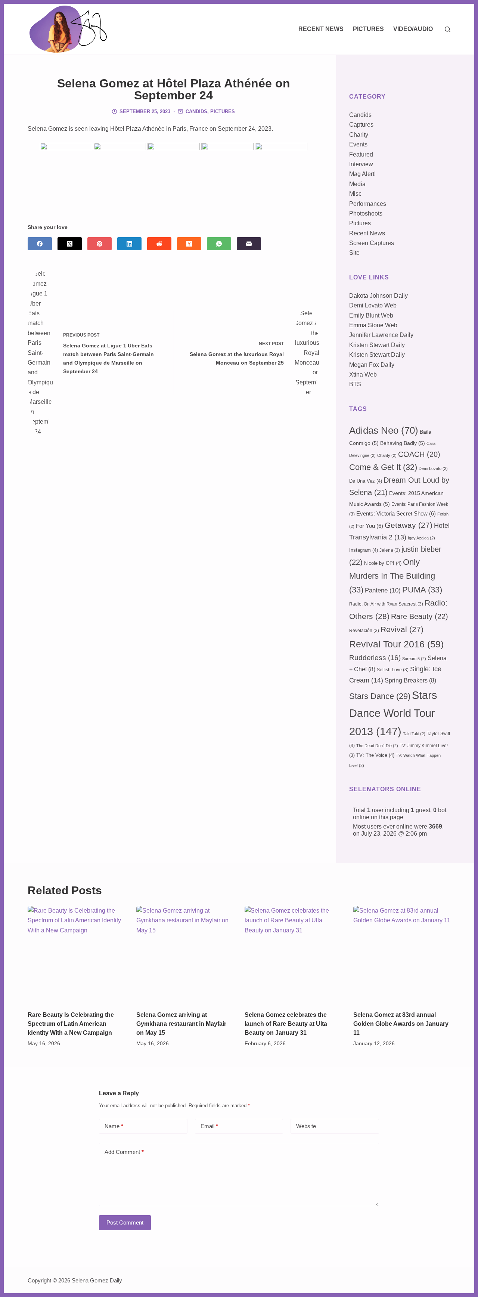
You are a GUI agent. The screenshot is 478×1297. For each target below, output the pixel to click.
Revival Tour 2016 (396, 644)
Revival (402, 629)
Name (114, 1126)
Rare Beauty (419, 616)
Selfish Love (393, 669)
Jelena (389, 550)
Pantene (383, 590)
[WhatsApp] (219, 243)
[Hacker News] (189, 243)
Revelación (364, 630)
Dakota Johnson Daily (378, 295)
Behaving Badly (402, 443)
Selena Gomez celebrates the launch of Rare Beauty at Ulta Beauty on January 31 (286, 1024)
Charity (358, 134)
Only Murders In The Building (392, 575)
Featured (361, 154)
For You (369, 526)
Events (358, 144)
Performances (367, 204)
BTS (355, 384)
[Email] (249, 243)
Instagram (363, 550)
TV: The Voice (375, 755)
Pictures (368, 29)
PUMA (422, 589)
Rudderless (375, 658)
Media (357, 184)
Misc (355, 194)
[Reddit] (159, 243)
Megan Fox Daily (371, 365)
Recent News (321, 29)
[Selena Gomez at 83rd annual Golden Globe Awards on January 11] (402, 954)
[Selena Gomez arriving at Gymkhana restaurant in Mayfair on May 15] (185, 954)
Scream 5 (414, 658)
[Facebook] (40, 243)
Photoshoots (365, 213)
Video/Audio (413, 29)
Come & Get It (383, 467)
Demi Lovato (433, 468)
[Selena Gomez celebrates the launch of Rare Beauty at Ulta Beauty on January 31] (293, 954)
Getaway (408, 525)
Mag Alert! (362, 174)
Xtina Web (363, 374)
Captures (361, 124)
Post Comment (124, 1222)
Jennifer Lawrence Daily (381, 335)
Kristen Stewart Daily (377, 345)
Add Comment (124, 1152)
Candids (196, 111)
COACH (419, 454)
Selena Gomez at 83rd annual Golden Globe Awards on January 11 (400, 1024)
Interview (361, 164)
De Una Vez (365, 481)
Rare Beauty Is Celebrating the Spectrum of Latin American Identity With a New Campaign (71, 1024)
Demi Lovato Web (373, 305)
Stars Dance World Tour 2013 (393, 713)
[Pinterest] (99, 243)
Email (209, 1126)
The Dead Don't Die (377, 745)
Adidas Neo (383, 430)
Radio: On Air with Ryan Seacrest (386, 604)
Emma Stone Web (373, 325)
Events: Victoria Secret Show (396, 514)
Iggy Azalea (421, 538)
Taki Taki (414, 733)
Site (354, 253)
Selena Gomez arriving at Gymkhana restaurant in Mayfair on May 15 (181, 1024)
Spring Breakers (410, 680)
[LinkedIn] (129, 243)
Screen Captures (371, 243)
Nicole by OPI (382, 563)
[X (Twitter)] (70, 243)
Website (306, 1126)
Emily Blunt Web (371, 315)
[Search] (447, 29)
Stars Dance (379, 696)
